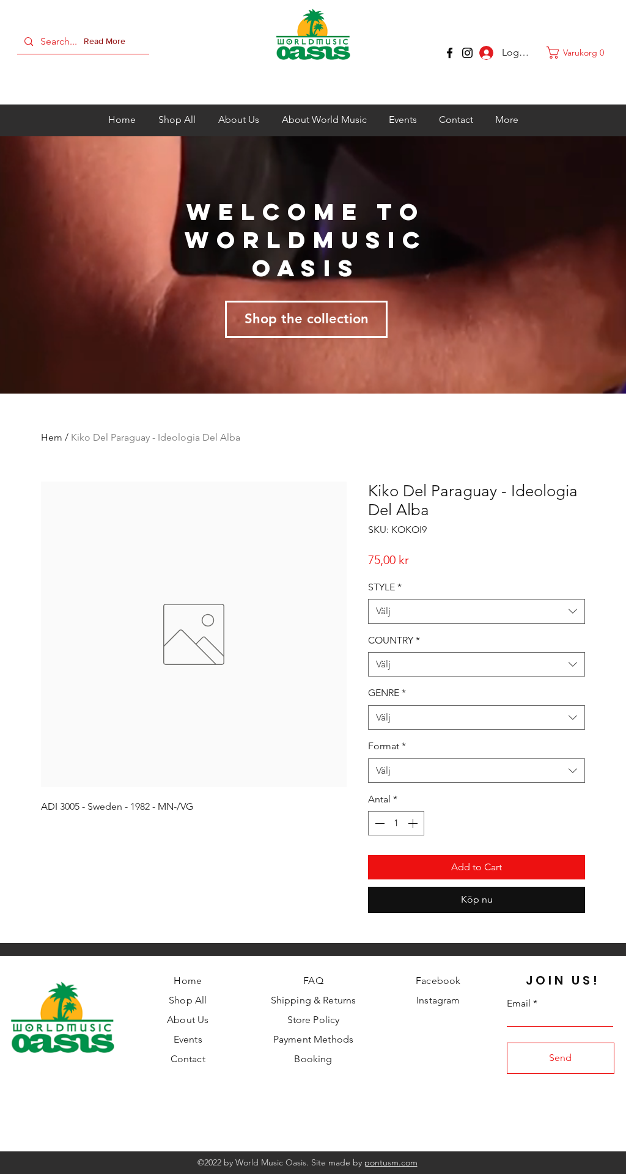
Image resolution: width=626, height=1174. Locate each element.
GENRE (387, 693)
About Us (187, 1019)
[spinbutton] (396, 823)
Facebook (438, 980)
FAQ (313, 980)
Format (387, 746)
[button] (107, 41)
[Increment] (413, 823)
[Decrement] (378, 823)
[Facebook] (450, 53)
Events (188, 1039)
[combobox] (476, 611)
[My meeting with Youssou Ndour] (467, 53)
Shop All (188, 1000)
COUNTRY (394, 640)
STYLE (385, 587)
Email (519, 1003)
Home (188, 980)
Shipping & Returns (313, 1000)
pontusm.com (391, 1162)
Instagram (438, 1000)
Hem (51, 437)
